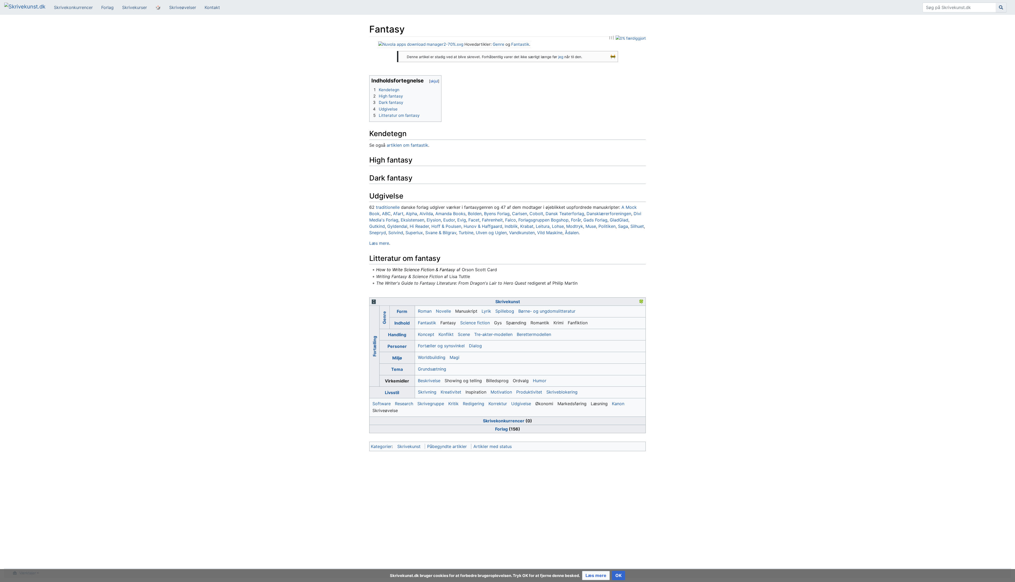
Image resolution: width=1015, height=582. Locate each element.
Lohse (558, 226)
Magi (454, 357)
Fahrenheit (492, 220)
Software (381, 403)
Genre (498, 44)
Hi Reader (419, 226)
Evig (461, 220)
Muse (590, 226)
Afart (398, 213)
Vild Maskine (549, 232)
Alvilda (426, 213)
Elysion (434, 220)
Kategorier (381, 446)
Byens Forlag (497, 213)
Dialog (475, 345)
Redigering (473, 403)
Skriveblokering (562, 392)
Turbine (466, 232)
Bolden (475, 213)
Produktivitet (529, 392)
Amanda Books (450, 213)
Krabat (526, 226)
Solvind (395, 232)
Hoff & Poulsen (446, 226)
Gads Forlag (595, 220)
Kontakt (212, 7)
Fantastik (520, 44)
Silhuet (637, 226)
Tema (397, 369)
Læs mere (379, 243)
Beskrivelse (429, 380)
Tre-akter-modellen (493, 334)
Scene (464, 334)
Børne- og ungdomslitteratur (546, 311)
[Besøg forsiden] (24, 7)
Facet (473, 220)
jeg (560, 57)
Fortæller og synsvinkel (441, 345)
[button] (596, 575)
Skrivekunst (507, 301)
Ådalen (572, 232)
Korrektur (497, 403)
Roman (425, 311)
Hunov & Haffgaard (483, 226)
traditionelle (388, 207)
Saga (623, 226)
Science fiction (475, 322)
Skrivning (427, 392)
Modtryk (574, 226)
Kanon (618, 403)
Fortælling (374, 346)
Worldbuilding (431, 357)
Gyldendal (397, 226)
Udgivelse (521, 403)
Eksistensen (412, 220)
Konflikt (446, 334)
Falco (510, 220)
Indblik (511, 226)
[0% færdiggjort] (631, 38)
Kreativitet (451, 392)
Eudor (449, 220)
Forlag (107, 7)
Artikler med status (492, 446)
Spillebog (504, 311)
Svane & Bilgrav (440, 232)
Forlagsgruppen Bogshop (543, 220)
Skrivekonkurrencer (73, 7)
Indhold (402, 323)
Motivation (501, 392)
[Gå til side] (1001, 7)
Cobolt (536, 213)
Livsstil (392, 392)
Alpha (411, 213)
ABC (386, 213)
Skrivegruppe (430, 403)
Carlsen (519, 213)
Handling (397, 334)
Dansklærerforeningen (609, 213)
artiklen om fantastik (407, 145)
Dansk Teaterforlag (565, 213)
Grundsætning (432, 369)
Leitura (543, 226)
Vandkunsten (522, 232)
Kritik (453, 403)
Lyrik (486, 311)
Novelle (443, 311)
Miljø (397, 358)
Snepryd (377, 232)
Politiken (607, 226)
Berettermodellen (534, 334)
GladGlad (619, 220)
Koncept (426, 334)
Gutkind (377, 226)
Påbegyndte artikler (447, 446)
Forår (576, 220)
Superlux (414, 232)
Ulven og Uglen (491, 232)
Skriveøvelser (182, 7)
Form (402, 311)
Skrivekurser (134, 7)
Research (404, 403)
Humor (539, 380)
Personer (397, 346)
